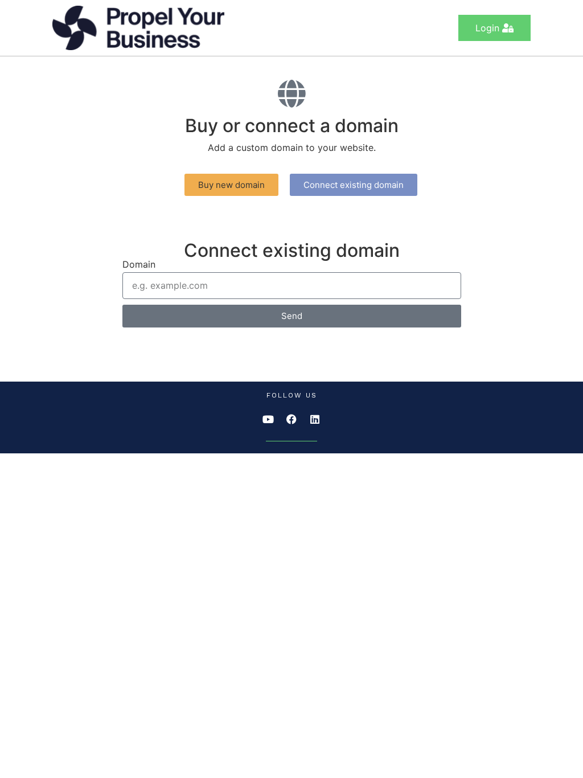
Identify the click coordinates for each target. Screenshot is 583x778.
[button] (231, 185)
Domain (138, 265)
